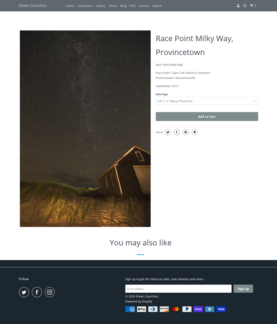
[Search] (245, 5)
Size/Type (162, 94)
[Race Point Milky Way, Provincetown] (85, 128)
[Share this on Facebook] (176, 132)
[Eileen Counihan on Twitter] (25, 292)
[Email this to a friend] (194, 132)
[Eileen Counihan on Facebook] (38, 292)
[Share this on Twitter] (167, 132)
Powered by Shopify (138, 301)
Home (70, 6)
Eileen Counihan (33, 5)
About (113, 6)
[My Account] (238, 5)
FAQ (133, 6)
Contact (144, 6)
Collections (85, 6)
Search (157, 6)
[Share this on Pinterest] (185, 132)
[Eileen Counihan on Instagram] (51, 292)
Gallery (101, 6)
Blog (123, 6)
